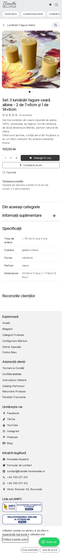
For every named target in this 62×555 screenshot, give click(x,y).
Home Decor (11, 14)
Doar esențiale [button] (30, 550)
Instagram (13, 431)
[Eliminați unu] (5, 158)
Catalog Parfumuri (13, 386)
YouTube (12, 425)
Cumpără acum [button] (32, 165)
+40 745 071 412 (17, 477)
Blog (9, 443)
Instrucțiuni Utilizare (14, 380)
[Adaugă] (16, 158)
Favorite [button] (11, 172)
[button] (56, 25)
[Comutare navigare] (56, 4)
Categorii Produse (13, 335)
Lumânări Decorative (33, 14)
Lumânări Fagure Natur (20, 25)
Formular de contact (19, 465)
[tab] (31, 216)
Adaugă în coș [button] (42, 157)
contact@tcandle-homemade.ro (26, 471)
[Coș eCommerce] (50, 4)
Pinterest (12, 437)
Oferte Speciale (11, 346)
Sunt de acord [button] (49, 550)
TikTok (11, 419)
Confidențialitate (11, 374)
